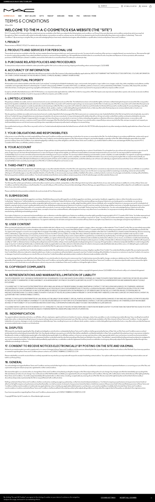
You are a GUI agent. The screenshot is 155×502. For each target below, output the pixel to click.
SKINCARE (60, 16)
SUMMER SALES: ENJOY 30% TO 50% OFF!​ (18, 1)
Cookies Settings (108, 497)
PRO (78, 16)
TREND (70, 16)
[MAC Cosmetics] (19, 10)
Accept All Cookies (128, 497)
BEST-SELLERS (30, 16)
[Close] (151, 497)
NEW (20, 16)
